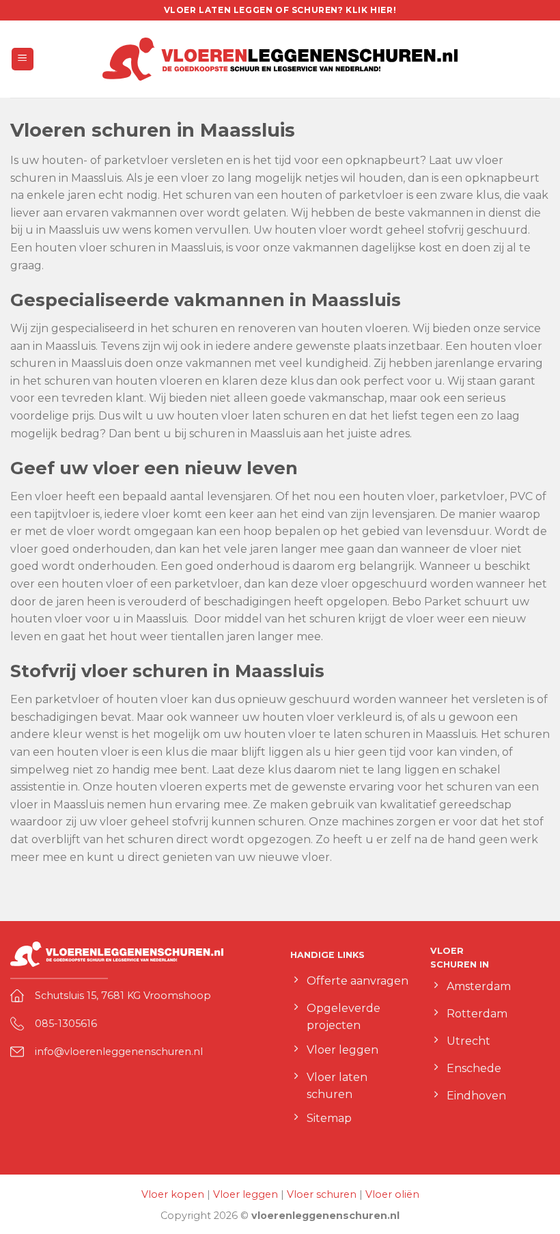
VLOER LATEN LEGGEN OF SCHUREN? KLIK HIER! (280, 10)
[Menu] (23, 59)
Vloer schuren (321, 1194)
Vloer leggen (245, 1194)
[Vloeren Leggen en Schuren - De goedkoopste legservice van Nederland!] (280, 59)
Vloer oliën (392, 1194)
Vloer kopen (172, 1194)
